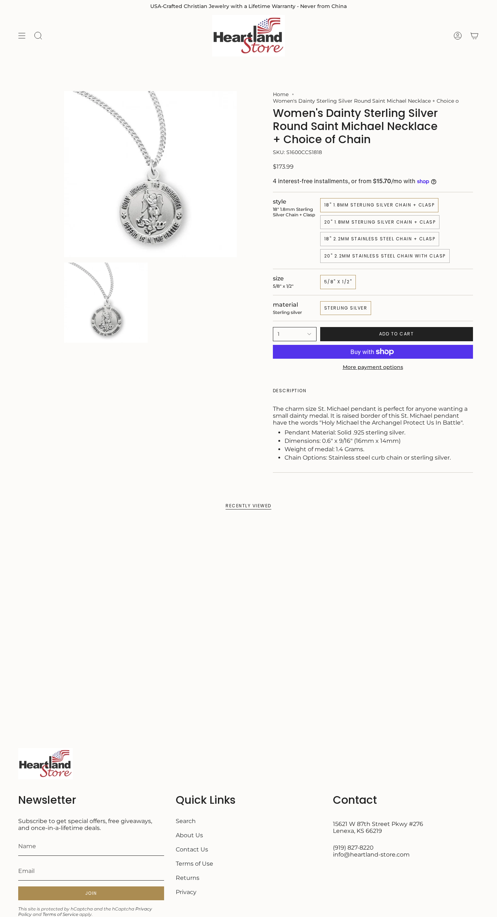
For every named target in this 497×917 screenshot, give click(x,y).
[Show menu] (22, 35)
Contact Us (192, 849)
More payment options (373, 367)
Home (281, 94)
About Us (189, 835)
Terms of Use (194, 863)
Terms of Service (60, 914)
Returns (187, 877)
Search (186, 821)
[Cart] (474, 35)
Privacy (186, 892)
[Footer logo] (45, 763)
